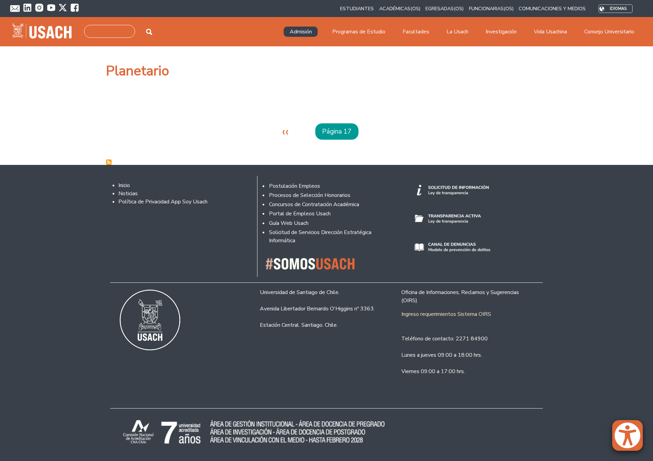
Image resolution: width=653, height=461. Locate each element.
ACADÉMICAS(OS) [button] (399, 8)
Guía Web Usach (288, 223)
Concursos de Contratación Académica (314, 204)
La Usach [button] (457, 31)
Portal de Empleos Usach (300, 213)
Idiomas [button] (618, 8)
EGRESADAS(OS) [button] (444, 8)
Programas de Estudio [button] (358, 31)
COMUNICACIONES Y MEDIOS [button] (552, 8)
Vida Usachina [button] (550, 31)
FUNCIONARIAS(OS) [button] (491, 8)
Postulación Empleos (294, 186)
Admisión (301, 31)
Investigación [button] (501, 31)
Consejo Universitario (609, 31)
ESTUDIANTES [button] (357, 8)
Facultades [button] (416, 31)
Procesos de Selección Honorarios (309, 195)
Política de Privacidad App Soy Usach (162, 201)
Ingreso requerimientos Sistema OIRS (446, 314)
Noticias (128, 193)
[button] (631, 438)
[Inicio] (45, 31)
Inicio (124, 185)
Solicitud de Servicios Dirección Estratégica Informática (320, 236)
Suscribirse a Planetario (109, 162)
